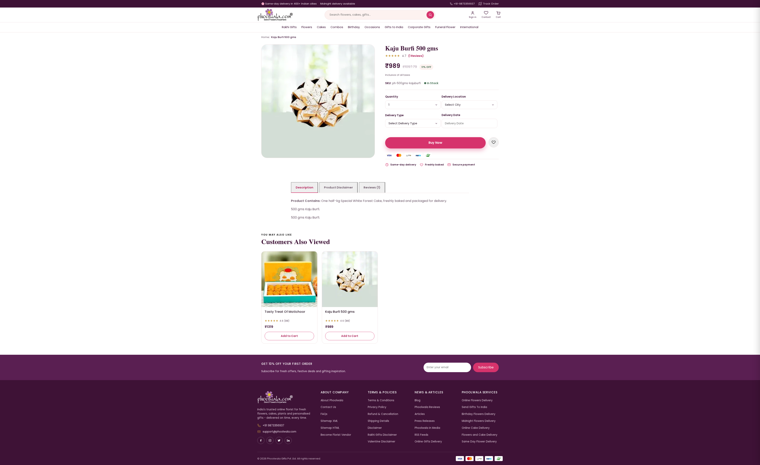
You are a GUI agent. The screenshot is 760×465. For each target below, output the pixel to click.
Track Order (491, 4)
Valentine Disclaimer (381, 441)
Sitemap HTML (330, 428)
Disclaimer (375, 428)
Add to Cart (289, 336)
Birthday (354, 27)
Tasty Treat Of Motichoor (285, 311)
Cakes (321, 27)
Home (265, 37)
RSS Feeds (421, 435)
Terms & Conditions (381, 400)
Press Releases (425, 421)
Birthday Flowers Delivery (478, 414)
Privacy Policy (377, 407)
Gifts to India (394, 27)
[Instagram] (270, 440)
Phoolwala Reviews (427, 407)
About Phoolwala (332, 400)
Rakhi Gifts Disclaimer (382, 435)
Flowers (306, 27)
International (469, 27)
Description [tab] (304, 187)
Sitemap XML (329, 421)
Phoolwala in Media (427, 428)
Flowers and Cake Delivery (479, 435)
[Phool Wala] (275, 15)
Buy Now (435, 142)
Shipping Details (378, 421)
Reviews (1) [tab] (372, 187)
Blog (417, 400)
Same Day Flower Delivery (479, 441)
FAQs (324, 414)
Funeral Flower (445, 27)
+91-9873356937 (464, 4)
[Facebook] (260, 440)
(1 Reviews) (416, 56)
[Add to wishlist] (493, 142)
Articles (420, 414)
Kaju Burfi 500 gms (340, 311)
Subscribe (486, 367)
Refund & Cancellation (383, 414)
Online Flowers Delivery (477, 400)
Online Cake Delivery (476, 428)
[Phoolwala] (286, 397)
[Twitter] (279, 440)
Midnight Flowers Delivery (479, 421)
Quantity (391, 97)
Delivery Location (454, 97)
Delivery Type (394, 115)
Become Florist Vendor (336, 435)
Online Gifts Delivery (428, 441)
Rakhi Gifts (289, 27)
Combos (337, 27)
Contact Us (328, 407)
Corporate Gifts (419, 27)
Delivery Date (451, 115)
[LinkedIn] (288, 440)
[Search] (430, 15)
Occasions (372, 27)
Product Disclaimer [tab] (338, 187)
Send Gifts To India (474, 407)
